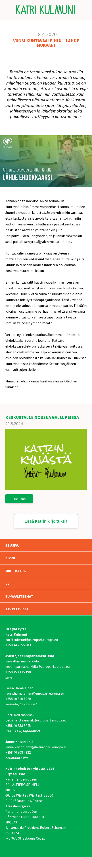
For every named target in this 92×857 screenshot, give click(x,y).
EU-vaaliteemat (19, 596)
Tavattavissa (17, 609)
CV (7, 583)
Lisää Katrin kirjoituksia (46, 521)
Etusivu (12, 545)
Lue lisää (19, 498)
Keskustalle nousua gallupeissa (42, 417)
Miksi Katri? (16, 571)
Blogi (10, 558)
